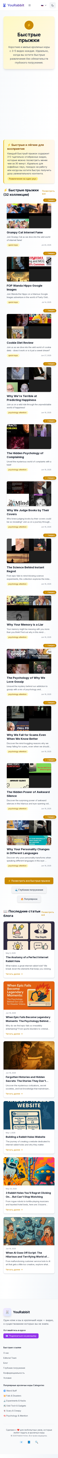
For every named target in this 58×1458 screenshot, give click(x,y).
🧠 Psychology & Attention (15, 1416)
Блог (5, 1363)
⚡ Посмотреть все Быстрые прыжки (29, 880)
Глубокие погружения (14, 1368)
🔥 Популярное (29, 899)
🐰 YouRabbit (13, 5)
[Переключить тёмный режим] (29, 5)
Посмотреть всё (48, 192)
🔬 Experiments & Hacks (14, 1401)
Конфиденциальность (14, 1373)
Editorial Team (9, 1358)
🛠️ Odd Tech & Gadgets (14, 1406)
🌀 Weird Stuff (10, 1391)
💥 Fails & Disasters (12, 1396)
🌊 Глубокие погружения (29, 889)
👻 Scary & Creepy (12, 1411)
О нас (6, 1353)
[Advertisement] (29, 104)
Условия (7, 1378)
